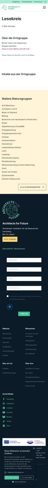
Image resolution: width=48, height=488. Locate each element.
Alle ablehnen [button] (27, 477)
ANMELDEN (24, 314)
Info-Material (30, 354)
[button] (44, 8)
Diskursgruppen (31, 345)
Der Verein (29, 373)
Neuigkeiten (16, 2)
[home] (11, 8)
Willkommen (6, 334)
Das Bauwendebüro (32, 377)
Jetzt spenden (10, 239)
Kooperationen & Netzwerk (35, 381)
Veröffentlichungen (9, 373)
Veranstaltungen (27, 2)
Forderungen (7, 338)
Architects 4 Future (32, 368)
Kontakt (5, 355)
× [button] (34, 448)
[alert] (19, 466)
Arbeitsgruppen (31, 349)
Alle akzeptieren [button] (12, 477)
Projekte (5, 368)
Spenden (5, 342)
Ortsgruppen (30, 340)
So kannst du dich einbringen (32, 335)
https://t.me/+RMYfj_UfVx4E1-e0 (15, 49)
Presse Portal (38, 2)
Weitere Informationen (25, 468)
